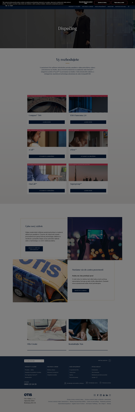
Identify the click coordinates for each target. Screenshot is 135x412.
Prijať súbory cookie (119, 2)
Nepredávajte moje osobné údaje (85, 2)
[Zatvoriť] (132, 2)
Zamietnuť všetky (102, 2)
